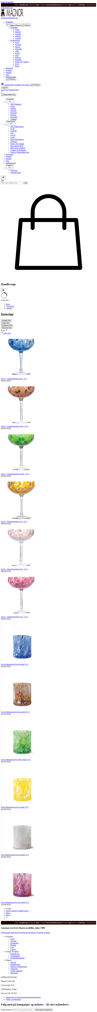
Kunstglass (14, 943)
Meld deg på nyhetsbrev (44, 1010)
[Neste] (7, 918)
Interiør (18, 32)
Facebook (31, 933)
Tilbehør (13, 119)
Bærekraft (14, 973)
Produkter (9, 22)
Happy (17, 47)
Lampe (13, 949)
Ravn (17, 66)
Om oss (13, 962)
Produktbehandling (17, 958)
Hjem (8, 304)
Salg (7, 75)
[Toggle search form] (11, 79)
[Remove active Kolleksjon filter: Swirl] (6, 331)
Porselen (13, 113)
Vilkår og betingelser (13, 999)
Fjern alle (7, 333)
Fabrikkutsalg (11, 77)
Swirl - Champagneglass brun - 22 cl (14, 426)
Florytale (18, 49)
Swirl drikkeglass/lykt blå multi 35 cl (14, 664)
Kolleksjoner (15, 40)
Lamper (18, 38)
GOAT (13, 135)
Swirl (17, 43)
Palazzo (18, 58)
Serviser (18, 34)
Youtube (46, 933)
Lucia (12, 137)
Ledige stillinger (16, 971)
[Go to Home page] (7, 8)
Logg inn (5, 87)
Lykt (12, 947)
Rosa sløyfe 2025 (16, 146)
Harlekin (18, 60)
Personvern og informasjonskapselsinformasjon (23, 997)
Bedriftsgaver (15, 964)
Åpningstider (15, 956)
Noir (17, 55)
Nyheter (9, 70)
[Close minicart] (3, 290)
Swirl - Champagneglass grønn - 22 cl (15, 474)
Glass (17, 30)
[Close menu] (3, 177)
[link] (8, 909)
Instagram (14, 933)
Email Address (6, 1010)
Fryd (17, 64)
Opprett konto (13, 90)
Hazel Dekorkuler (17, 139)
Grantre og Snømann (18, 150)
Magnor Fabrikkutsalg (18, 967)
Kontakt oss (14, 954)
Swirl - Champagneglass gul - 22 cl (14, 522)
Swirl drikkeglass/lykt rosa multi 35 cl (15, 902)
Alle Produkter (15, 104)
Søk (25, 183)
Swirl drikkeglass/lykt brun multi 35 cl (15, 712)
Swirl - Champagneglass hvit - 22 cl (14, 569)
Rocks (17, 53)
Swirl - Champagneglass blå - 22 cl (14, 379)
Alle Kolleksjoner (17, 127)
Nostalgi (18, 45)
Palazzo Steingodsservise (19, 152)
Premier (8, 73)
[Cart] (2, 92)
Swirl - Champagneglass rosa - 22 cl (14, 617)
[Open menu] (8, 94)
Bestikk (18, 36)
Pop (11, 133)
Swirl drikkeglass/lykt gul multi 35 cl (14, 807)
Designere (9, 68)
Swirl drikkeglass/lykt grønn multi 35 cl (15, 760)
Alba (17, 51)
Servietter (14, 117)
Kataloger (14, 969)
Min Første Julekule (17, 148)
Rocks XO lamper (22, 62)
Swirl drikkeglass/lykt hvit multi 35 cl (15, 855)
